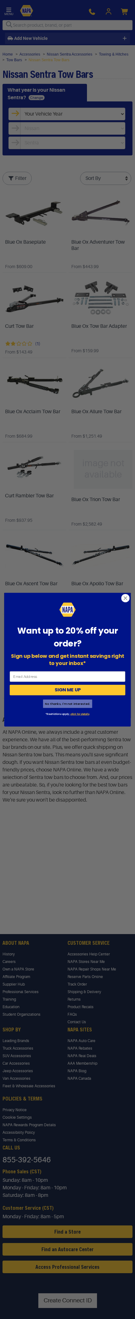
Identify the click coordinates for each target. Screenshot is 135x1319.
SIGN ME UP (68, 690)
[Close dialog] (125, 598)
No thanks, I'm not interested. (67, 703)
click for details (79, 714)
